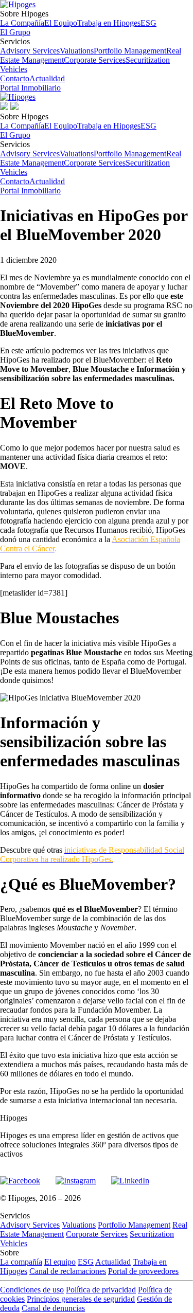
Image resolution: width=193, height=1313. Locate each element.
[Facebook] (20, 1176)
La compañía (21, 1261)
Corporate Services (95, 60)
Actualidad (47, 78)
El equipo (60, 1261)
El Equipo (60, 23)
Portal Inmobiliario (30, 87)
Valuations (77, 50)
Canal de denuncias (53, 1308)
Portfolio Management (130, 50)
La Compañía (22, 23)
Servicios (90, 55)
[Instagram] (76, 1176)
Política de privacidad (101, 1289)
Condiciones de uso (32, 1289)
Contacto (14, 78)
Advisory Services (30, 50)
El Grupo (15, 32)
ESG (148, 23)
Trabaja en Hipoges (109, 23)
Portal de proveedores (143, 1271)
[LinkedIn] (130, 1176)
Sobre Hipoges (78, 18)
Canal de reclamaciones (67, 1271)
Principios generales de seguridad (81, 1298)
